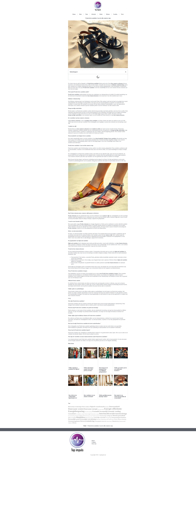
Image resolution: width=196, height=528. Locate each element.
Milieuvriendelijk (72, 417)
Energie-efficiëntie (113, 409)
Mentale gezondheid (119, 415)
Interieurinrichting (71, 415)
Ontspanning (108, 417)
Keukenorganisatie (96, 415)
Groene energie (87, 413)
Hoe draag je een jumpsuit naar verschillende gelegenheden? (103, 370)
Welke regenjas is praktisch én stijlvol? (74, 368)
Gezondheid (72, 414)
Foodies (115, 14)
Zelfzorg (74, 423)
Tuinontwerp (115, 421)
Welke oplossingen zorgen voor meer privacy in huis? (88, 369)
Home (74, 14)
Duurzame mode (101, 409)
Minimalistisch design (89, 417)
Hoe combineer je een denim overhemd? (89, 396)
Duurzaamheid (114, 406)
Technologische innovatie (100, 421)
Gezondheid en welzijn (80, 413)
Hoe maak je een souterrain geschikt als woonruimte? (120, 397)
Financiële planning (88, 411)
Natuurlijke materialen (100, 417)
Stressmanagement (74, 421)
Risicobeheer (98, 419)
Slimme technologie (122, 419)
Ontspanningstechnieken (118, 417)
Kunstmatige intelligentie (106, 415)
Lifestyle (93, 14)
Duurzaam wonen (75, 409)
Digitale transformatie (97, 406)
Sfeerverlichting (114, 419)
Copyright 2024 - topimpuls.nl (98, 455)
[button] (125, 71)
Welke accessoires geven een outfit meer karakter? (120, 369)
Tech (122, 14)
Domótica (107, 406)
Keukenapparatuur (88, 415)
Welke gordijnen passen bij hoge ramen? (105, 396)
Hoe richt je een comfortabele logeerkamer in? (73, 397)
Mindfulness (80, 417)
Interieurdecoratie (107, 414)
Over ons (94, 443)
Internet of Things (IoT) (80, 415)
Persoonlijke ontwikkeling (88, 419)
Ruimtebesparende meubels (106, 419)
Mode (100, 14)
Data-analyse (86, 406)
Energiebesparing (76, 411)
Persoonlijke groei (73, 419)
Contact (94, 442)
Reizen (108, 14)
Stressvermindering (87, 421)
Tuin (86, 14)
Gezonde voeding (114, 411)
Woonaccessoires (122, 421)
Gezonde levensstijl (99, 411)
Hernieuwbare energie (95, 413)
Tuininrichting (109, 421)
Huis (80, 14)
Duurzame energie (90, 409)
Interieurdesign (121, 414)
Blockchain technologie (75, 406)
